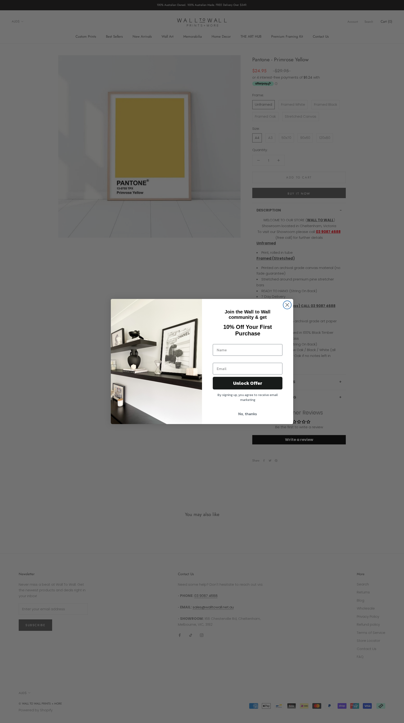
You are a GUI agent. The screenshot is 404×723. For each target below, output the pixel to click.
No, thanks (247, 414)
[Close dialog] (287, 305)
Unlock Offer (247, 383)
